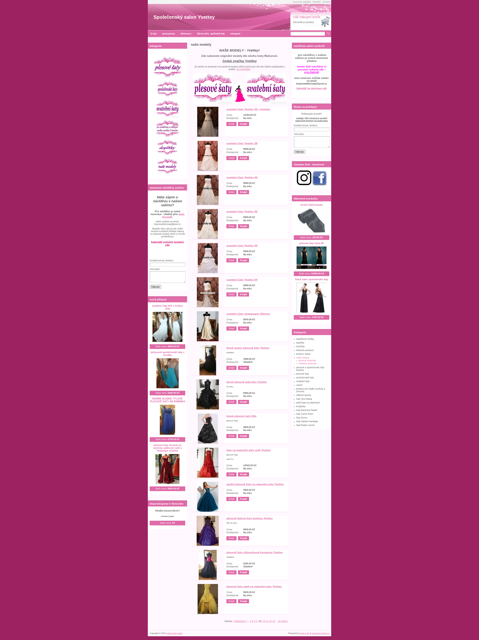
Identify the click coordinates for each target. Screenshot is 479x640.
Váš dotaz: (155, 269)
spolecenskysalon (174, 633)
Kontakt (326, 2)
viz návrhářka (243, 69)
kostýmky (301, 406)
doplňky (300, 342)
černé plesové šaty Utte (241, 415)
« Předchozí (239, 621)
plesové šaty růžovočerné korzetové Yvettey (254, 552)
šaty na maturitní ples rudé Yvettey (248, 450)
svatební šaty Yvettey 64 (241, 279)
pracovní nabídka (302, 2)
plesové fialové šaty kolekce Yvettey (249, 518)
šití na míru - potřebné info (211, 33)
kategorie (235, 33)
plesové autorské (307, 360)
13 (273, 621)
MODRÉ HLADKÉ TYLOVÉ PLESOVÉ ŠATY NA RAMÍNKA (167, 400)
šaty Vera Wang (304, 399)
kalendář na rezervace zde (312, 88)
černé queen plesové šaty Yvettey (247, 347)
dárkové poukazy (305, 350)
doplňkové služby (305, 339)
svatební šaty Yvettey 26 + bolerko (248, 109)
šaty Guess (301, 417)
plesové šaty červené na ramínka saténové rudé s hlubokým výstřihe (167, 448)
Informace (186, 33)
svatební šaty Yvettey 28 (241, 143)
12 (270, 621)
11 (267, 621)
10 (264, 621)
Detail (231, 124)
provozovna (168, 33)
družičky (300, 346)
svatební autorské (308, 363)
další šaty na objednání (308, 402)
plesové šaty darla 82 (311, 243)
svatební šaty (302, 381)
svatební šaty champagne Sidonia (248, 313)
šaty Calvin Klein (304, 414)
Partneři (317, 2)
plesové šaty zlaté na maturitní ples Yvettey (254, 586)
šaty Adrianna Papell (306, 410)
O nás (154, 33)
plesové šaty (302, 374)
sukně (299, 385)
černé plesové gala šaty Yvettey (246, 381)
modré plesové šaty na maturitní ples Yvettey (255, 484)
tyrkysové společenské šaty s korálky (167, 353)
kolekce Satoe (303, 354)
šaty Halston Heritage (307, 421)
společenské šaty (305, 377)
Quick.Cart (304, 633)
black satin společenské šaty (311, 279)
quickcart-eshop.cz (320, 633)
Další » (284, 621)
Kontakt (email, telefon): (162, 260)
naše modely (302, 357)
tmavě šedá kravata (311, 204)
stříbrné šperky (303, 395)
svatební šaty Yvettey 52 (241, 211)
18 (279, 621)
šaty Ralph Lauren (305, 425)
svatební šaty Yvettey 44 (241, 177)
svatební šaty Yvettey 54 (241, 245)
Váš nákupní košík (306, 17)
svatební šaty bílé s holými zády (167, 307)
